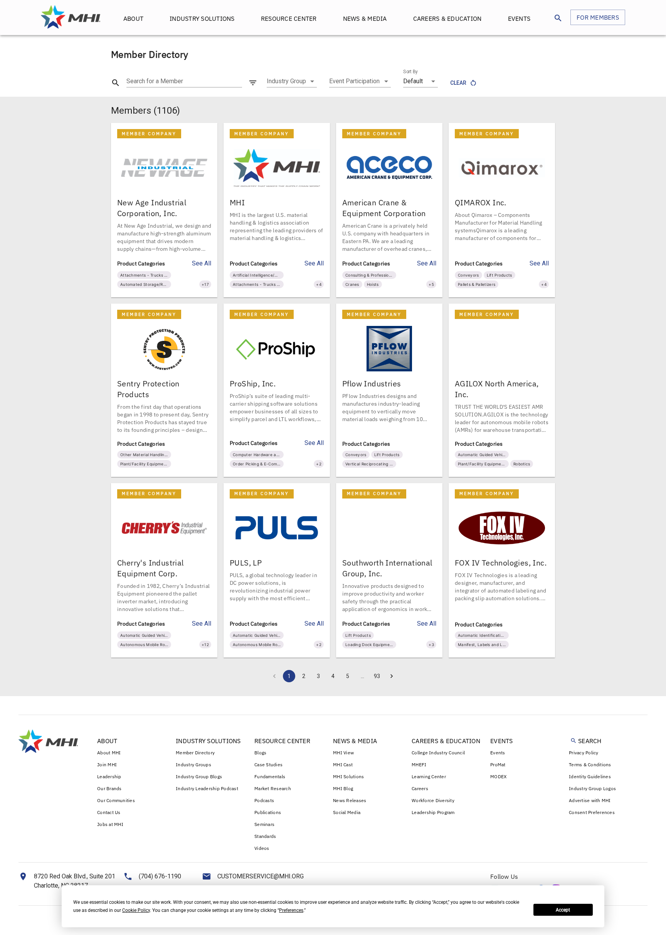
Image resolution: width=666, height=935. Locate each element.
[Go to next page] (391, 676)
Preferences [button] (291, 910)
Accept (563, 910)
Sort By (410, 71)
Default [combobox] (413, 81)
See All (201, 263)
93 (377, 676)
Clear (458, 83)
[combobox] (292, 81)
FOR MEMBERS (598, 17)
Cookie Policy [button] (136, 910)
